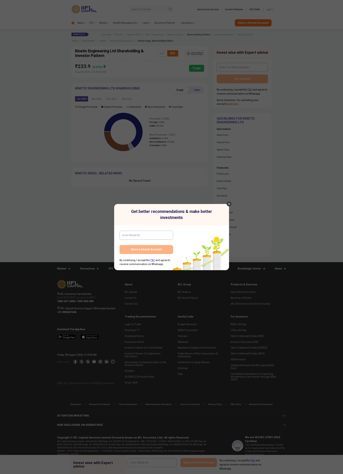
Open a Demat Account (146, 249)
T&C (152, 260)
